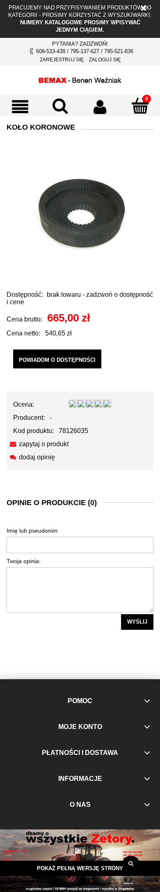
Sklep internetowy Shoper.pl (80, 884)
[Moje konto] (100, 107)
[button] (20, 107)
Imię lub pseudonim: (33, 530)
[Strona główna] (80, 79)
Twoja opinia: (24, 561)
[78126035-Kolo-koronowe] (80, 212)
